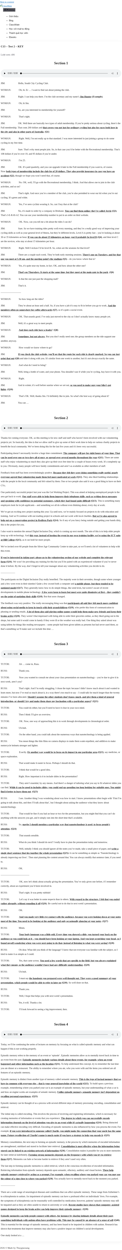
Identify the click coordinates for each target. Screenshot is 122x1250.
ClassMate (14, 24)
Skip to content (7, 2)
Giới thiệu (13, 16)
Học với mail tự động (19, 29)
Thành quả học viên (18, 33)
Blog (11, 20)
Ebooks (12, 37)
